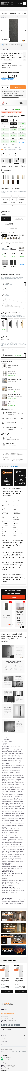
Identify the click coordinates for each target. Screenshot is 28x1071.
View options (7, 991)
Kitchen (15, 196)
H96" (22, 120)
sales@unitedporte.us (8, 1059)
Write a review (14, 83)
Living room (21, 199)
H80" (11, 120)
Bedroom (22, 196)
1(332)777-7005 (7, 1058)
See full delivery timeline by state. (10, 97)
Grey (14, 527)
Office (13, 199)
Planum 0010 (6, 615)
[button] (7, 473)
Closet (13, 202)
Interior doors (14, 9)
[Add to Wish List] (24, 53)
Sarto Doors (21, 102)
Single (14, 501)
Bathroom (5, 199)
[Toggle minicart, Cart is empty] (18, 3)
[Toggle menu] (24, 3)
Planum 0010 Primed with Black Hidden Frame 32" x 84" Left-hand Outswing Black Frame (6, 979)
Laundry (21, 202)
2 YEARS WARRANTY (7, 453)
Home (2, 9)
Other (13, 206)
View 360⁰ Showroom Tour (7, 1013)
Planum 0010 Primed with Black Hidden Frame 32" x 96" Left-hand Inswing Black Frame (21, 979)
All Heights (4, 120)
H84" (16, 120)
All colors (4, 235)
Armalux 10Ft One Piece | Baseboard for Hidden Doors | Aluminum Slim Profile (20, 615)
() (9, 83)
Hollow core (5, 517)
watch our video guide (13, 116)
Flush (3, 535)
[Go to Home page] (7, 3)
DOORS (7, 9)
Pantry (5, 202)
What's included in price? (7, 79)
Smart (21, 224)
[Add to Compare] (24, 56)
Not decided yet (6, 196)
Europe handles (8, 224)
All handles (6, 218)
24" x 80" (15, 523)
